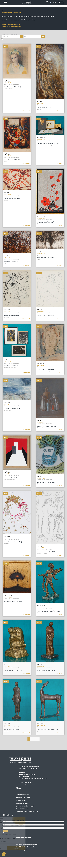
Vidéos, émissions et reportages (27, 812)
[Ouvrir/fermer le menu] (6, 3)
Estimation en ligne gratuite (25, 806)
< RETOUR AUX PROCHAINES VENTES (9, 34)
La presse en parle (22, 803)
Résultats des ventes (23, 797)
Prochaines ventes (22, 795)
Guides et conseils (22, 809)
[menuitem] (60, 3)
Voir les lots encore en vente (13, 39)
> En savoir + (26, 111)
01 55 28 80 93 (6, 26)
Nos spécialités (21, 800)
